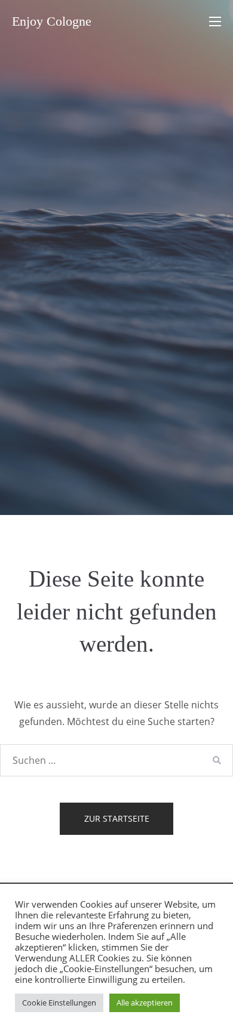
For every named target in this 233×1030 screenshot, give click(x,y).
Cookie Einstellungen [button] (59, 1002)
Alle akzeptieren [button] (144, 1002)
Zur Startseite (116, 818)
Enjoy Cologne (51, 21)
